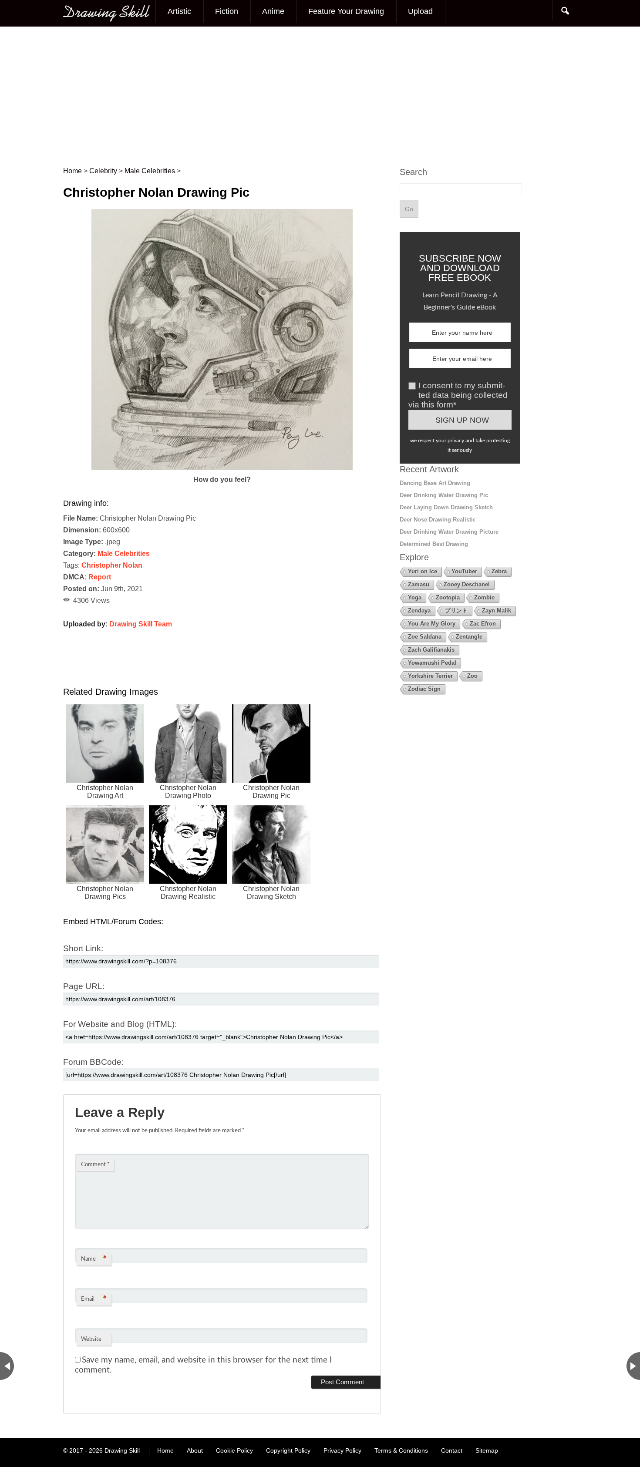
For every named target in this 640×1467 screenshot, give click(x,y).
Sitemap (486, 1450)
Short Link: (83, 948)
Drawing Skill (122, 1450)
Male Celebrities (124, 553)
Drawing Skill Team (140, 624)
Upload (420, 11)
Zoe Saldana (424, 636)
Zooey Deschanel (467, 584)
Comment (95, 1165)
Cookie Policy (234, 1450)
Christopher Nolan (111, 565)
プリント (456, 610)
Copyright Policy (288, 1450)
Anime (273, 11)
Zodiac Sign (424, 689)
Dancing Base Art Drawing (435, 483)
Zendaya (419, 610)
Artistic (179, 11)
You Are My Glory (431, 623)
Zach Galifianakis (431, 649)
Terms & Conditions (401, 1450)
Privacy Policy (342, 1450)
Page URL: (83, 986)
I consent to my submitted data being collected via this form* (458, 395)
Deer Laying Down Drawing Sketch (446, 507)
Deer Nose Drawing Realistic (438, 519)
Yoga (414, 597)
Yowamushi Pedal (432, 662)
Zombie (484, 597)
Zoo (472, 676)
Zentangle (469, 636)
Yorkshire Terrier (430, 676)
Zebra (499, 571)
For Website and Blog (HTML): (120, 1024)
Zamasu (418, 584)
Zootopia (448, 597)
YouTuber (464, 571)
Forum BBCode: (93, 1062)
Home (165, 1450)
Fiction (226, 11)
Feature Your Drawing (346, 11)
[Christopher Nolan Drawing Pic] (222, 467)
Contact (451, 1450)
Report (99, 577)
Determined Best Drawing (434, 544)
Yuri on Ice (422, 571)
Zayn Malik (496, 610)
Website (91, 1339)
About (195, 1450)
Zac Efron (483, 623)
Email (94, 1299)
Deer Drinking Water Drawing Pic (444, 495)
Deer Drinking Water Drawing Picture (449, 531)
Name (94, 1259)
